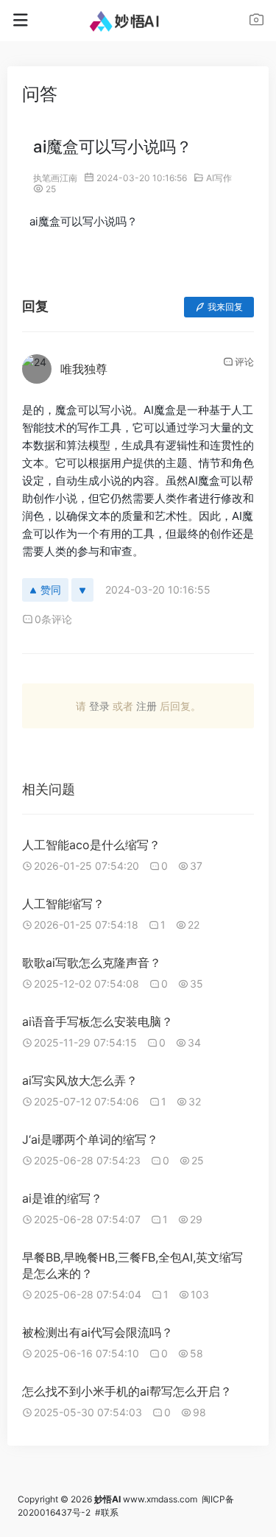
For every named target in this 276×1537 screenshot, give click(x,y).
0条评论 (53, 619)
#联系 (106, 1512)
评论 (244, 361)
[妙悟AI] (138, 20)
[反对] (82, 590)
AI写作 (219, 177)
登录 (99, 706)
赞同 (50, 589)
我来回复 (225, 306)
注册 (146, 706)
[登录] (256, 21)
